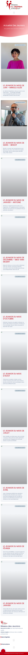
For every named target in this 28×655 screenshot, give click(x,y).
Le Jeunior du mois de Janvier (13, 604)
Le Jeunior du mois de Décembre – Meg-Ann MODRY (13, 259)
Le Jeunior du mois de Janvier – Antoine (13, 201)
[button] (14, 13)
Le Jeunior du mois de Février (13, 547)
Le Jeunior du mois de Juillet (13, 431)
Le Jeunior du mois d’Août (12, 374)
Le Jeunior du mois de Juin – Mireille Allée (13, 86)
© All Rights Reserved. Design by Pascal (14, 653)
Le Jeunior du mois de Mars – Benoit (13, 144)
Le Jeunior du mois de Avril (13, 488)
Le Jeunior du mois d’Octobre (12, 317)
